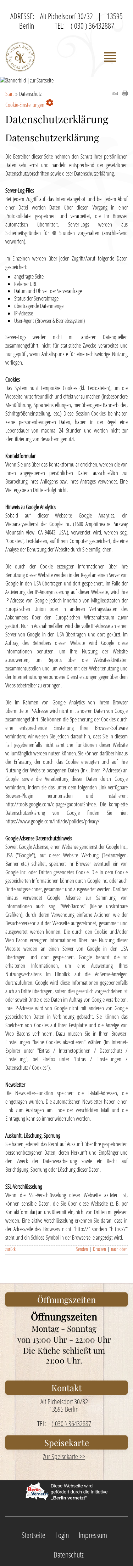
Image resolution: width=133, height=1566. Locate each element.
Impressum (93, 1535)
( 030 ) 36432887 (92, 25)
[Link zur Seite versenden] (115, 94)
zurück (10, 1249)
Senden (82, 1249)
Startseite (33, 1535)
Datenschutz (69, 1554)
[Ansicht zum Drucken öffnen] (125, 94)
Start (9, 94)
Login (62, 1535)
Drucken (99, 1249)
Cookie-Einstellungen (29, 103)
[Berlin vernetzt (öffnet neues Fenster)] (66, 1497)
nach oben (119, 1249)
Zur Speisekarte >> (64, 1456)
